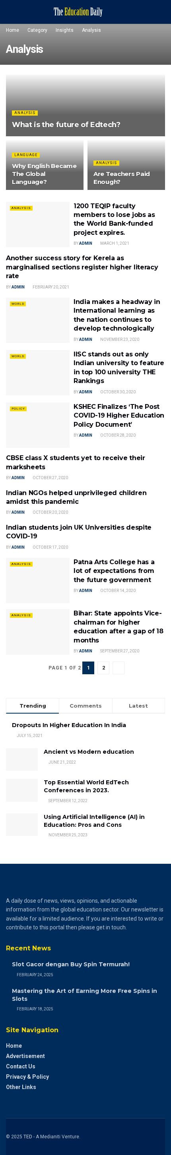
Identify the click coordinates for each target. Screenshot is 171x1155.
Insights (65, 30)
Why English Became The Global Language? (44, 174)
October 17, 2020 (50, 547)
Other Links (21, 1087)
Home (12, 30)
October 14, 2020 (117, 590)
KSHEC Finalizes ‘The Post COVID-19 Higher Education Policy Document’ (119, 415)
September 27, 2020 (119, 651)
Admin (85, 243)
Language (25, 155)
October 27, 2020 (50, 478)
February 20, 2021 (50, 287)
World (18, 304)
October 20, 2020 (50, 512)
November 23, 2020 (119, 339)
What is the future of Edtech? (66, 124)
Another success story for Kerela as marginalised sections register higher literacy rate (82, 267)
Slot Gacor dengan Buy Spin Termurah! (71, 964)
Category (37, 30)
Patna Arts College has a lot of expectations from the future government (114, 571)
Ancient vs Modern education (89, 751)
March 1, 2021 (114, 243)
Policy (18, 408)
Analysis (91, 30)
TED (27, 1137)
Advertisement (25, 1056)
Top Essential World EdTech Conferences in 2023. (86, 786)
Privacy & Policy (27, 1077)
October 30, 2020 (117, 392)
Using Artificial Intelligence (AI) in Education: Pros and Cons (94, 820)
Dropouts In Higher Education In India (69, 725)
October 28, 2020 (117, 435)
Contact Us (20, 1066)
